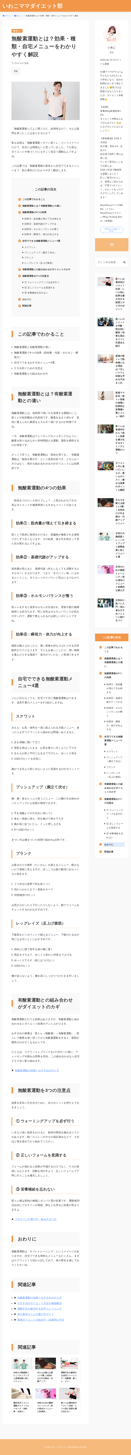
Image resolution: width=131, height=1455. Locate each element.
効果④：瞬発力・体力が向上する (41, 234)
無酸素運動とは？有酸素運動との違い (41, 205)
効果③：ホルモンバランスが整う (41, 229)
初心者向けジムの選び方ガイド (35, 1314)
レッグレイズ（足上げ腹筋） (39, 263)
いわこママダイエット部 (33, 5)
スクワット (30, 247)
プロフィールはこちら (110, 230)
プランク (29, 257)
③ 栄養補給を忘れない (36, 292)
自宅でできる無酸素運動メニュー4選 (41, 241)
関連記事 (26, 305)
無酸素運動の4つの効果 (34, 212)
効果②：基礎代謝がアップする (40, 224)
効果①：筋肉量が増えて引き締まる (42, 218)
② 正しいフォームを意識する (39, 287)
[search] (124, 262)
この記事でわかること (33, 199)
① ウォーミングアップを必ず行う (41, 282)
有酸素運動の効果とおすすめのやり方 (37, 1070)
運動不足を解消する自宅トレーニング (39, 1308)
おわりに (26, 299)
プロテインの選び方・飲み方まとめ (36, 1219)
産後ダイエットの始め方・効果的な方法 (40, 1319)
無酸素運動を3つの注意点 (35, 276)
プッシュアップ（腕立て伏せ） (40, 252)
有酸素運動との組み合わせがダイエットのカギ (46, 269)
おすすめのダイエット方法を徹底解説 (39, 1303)
